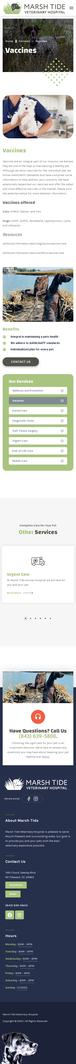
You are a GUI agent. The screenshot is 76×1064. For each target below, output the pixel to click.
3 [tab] (35, 618)
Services (24, 41)
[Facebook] (29, 799)
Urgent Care (20, 440)
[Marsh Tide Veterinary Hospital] (34, 8)
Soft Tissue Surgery (24, 430)
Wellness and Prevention (27, 390)
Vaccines (18, 400)
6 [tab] (50, 618)
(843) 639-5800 (37, 736)
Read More (14, 592)
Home (9, 41)
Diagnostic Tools (23, 420)
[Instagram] (36, 799)
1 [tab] (25, 618)
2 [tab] (30, 618)
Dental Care (19, 410)
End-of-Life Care (22, 450)
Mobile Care (19, 460)
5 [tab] (45, 618)
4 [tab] (40, 618)
